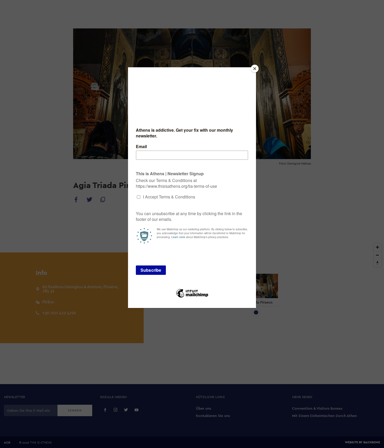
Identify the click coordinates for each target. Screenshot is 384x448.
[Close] (255, 68)
